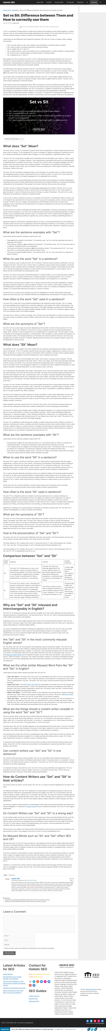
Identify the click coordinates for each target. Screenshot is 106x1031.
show (21, 139)
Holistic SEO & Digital (31, 880)
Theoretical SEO (58, 2)
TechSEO (48, 2)
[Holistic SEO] (7, 879)
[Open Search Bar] (100, 2)
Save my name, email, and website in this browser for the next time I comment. (29, 948)
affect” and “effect (67, 694)
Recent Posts (12, 875)
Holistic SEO (9, 2)
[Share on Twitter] (92, 1029)
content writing (31, 806)
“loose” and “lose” (32, 684)
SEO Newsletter (100, 1023)
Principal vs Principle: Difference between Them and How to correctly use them (25, 901)
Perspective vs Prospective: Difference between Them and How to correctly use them (27, 899)
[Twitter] (73, 880)
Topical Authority (34, 996)
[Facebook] (71, 880)
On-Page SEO (70, 2)
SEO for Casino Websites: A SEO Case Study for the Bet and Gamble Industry (14, 983)
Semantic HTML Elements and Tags (14, 988)
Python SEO (40, 2)
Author (5, 875)
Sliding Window (8, 974)
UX (87, 2)
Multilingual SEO (34, 1001)
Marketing (94, 2)
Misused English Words (14, 655)
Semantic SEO (33, 998)
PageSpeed (80, 2)
